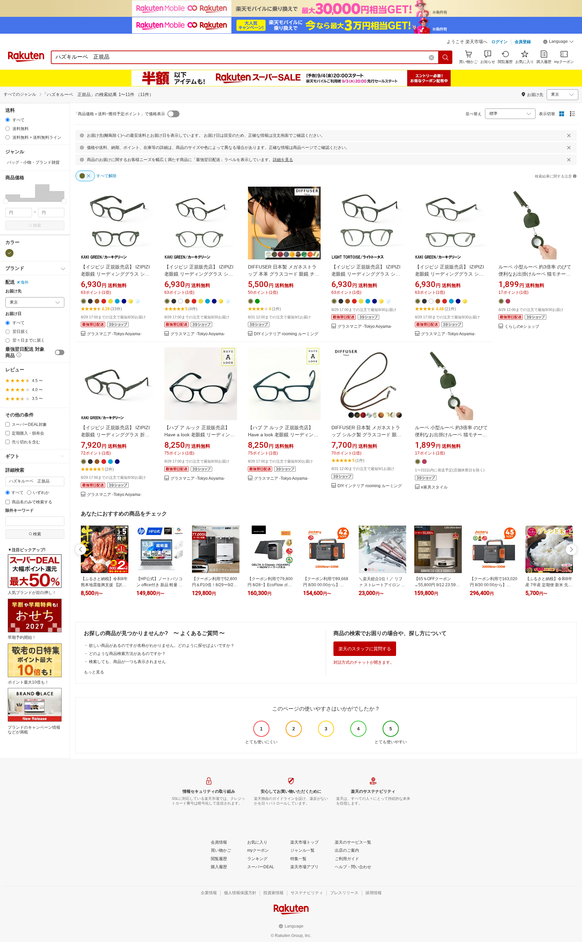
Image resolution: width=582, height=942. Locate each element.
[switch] (59, 352)
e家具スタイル (434, 487)
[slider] (5, 201)
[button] (558, 42)
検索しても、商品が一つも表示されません (127, 661)
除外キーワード (19, 510)
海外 (25, 282)
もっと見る (94, 672)
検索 (37, 225)
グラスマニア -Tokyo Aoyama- (114, 334)
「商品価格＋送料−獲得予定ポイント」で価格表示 (119, 114)
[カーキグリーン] (9, 253)
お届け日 (13, 314)
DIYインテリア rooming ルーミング (286, 334)
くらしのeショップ (522, 326)
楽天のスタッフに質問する (364, 648)
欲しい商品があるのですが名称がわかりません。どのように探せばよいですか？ (161, 645)
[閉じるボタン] (569, 135)
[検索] (445, 57)
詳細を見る (283, 159)
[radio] (7, 120)
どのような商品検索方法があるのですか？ (127, 653)
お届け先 (13, 291)
